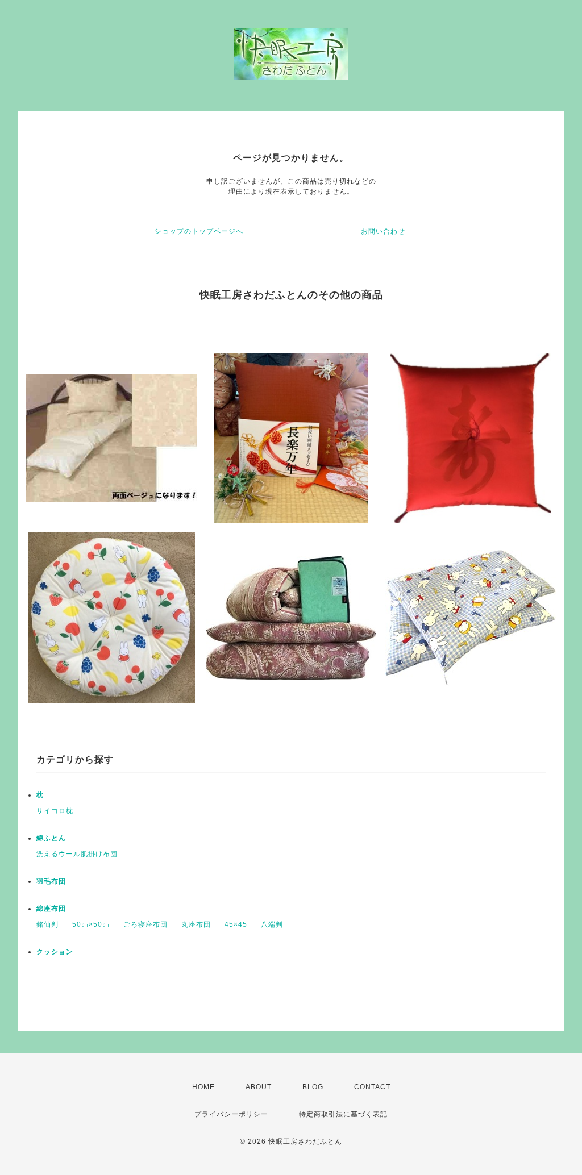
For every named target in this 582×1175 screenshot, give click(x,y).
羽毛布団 (51, 881)
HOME (203, 1087)
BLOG (312, 1087)
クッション (54, 952)
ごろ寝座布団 (145, 924)
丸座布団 (196, 924)
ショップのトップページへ (199, 231)
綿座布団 (51, 909)
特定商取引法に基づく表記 (343, 1114)
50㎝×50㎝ (91, 924)
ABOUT (259, 1087)
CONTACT (372, 1087)
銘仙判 (47, 924)
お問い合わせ (383, 231)
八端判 (272, 924)
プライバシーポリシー (231, 1114)
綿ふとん (51, 838)
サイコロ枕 (54, 811)
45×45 (236, 924)
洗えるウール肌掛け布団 (77, 854)
